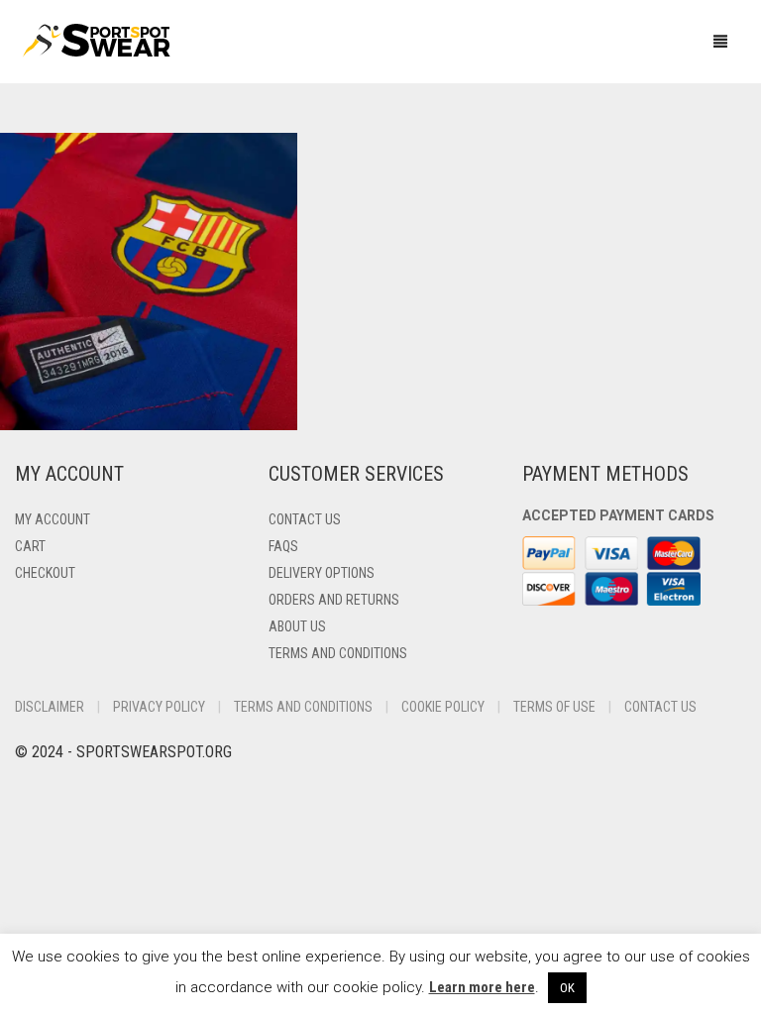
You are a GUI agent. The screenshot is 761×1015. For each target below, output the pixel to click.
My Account (52, 519)
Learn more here (482, 987)
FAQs (283, 546)
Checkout (45, 573)
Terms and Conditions (338, 653)
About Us (297, 626)
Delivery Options (322, 573)
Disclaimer (49, 707)
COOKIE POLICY (443, 707)
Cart (30, 546)
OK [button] (567, 987)
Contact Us (305, 519)
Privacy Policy (159, 707)
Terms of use (554, 707)
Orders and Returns (334, 600)
